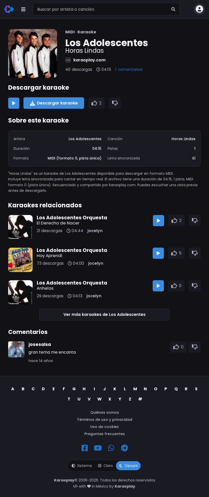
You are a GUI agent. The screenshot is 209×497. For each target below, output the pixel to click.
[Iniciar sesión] (199, 9)
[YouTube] (97, 448)
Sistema (84, 465)
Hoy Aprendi (49, 255)
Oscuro (131, 465)
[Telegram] (124, 448)
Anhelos (45, 288)
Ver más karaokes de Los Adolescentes (104, 314)
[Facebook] (84, 448)
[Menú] (23, 9)
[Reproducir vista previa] (13, 103)
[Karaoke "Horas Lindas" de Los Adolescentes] (32, 53)
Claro (108, 465)
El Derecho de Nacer (58, 222)
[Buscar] (173, 9)
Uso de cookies (104, 426)
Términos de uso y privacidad (104, 419)
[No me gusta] (115, 103)
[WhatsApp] (111, 448)
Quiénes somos (104, 412)
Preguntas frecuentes (104, 433)
